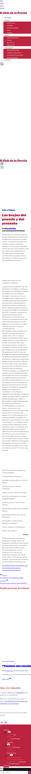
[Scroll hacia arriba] (2, 722)
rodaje (11, 570)
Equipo (9, 30)
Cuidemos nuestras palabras (14, 52)
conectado (20, 693)
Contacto (7, 60)
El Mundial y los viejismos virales (11, 577)
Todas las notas (11, 45)
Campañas (6, 756)
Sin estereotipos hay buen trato (15, 55)
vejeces (17, 570)
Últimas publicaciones (12, 37)
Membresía (10, 25)
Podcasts (9, 40)
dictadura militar (13, 565)
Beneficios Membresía (12, 27)
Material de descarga (12, 57)
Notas (5, 745)
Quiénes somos (11, 22)
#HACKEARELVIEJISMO (13, 50)
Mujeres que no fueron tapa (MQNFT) (13, 582)
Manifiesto (9, 32)
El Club (5, 733)
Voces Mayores (11, 42)
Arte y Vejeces (8, 210)
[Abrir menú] (2, 167)
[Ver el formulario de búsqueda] (2, 64)
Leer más (6, 679)
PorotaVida (10, 228)
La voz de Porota (8, 661)
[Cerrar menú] (0, 726)
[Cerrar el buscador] (1, 769)
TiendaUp (7, 17)
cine (4, 565)
